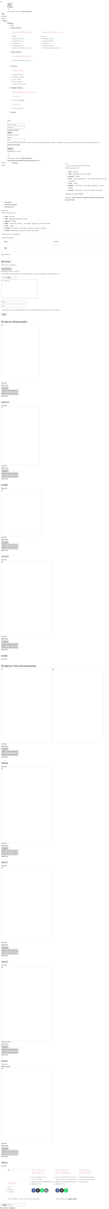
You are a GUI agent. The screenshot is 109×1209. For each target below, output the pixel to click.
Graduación (32, 161)
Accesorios (18, 70)
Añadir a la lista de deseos (9, 391)
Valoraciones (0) (9, 207)
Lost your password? (13, 130)
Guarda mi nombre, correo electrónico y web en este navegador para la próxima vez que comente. (31, 310)
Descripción (8, 202)
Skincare (16, 104)
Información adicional (11, 205)
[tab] (56, 202)
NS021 (4, 1162)
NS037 (4, 862)
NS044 (4, 763)
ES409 (4, 485)
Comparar (5, 388)
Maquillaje (16, 96)
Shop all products (27, 12)
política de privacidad (13, 145)
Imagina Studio (72, 1199)
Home (9, 161)
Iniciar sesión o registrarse (7, 1208)
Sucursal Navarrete (52, 32)
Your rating (4, 277)
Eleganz (1, 1)
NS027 (4, 1061)
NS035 (4, 961)
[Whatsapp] (42, 1190)
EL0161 (5, 556)
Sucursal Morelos (21, 32)
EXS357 (5, 402)
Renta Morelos (25, 161)
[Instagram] (38, 1190)
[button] (54, 9)
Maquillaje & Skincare (24, 92)
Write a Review (6, 269)
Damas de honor (77, 198)
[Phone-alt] (46, 1190)
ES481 (4, 655)
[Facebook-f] (34, 1190)
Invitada (92, 198)
